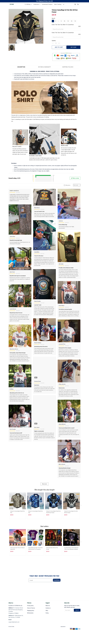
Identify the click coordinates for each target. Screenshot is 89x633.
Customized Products (47, 4)
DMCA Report (63, 626)
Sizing (47, 613)
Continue (57, 580)
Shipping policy (30, 610)
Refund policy (30, 613)
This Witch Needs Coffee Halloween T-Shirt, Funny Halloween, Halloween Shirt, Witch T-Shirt (71, 548)
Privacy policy (30, 605)
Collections (36, 4)
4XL (71, 21)
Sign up (77, 610)
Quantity (54, 40)
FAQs (47, 610)
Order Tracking (57, 4)
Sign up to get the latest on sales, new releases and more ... (72, 606)
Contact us (48, 608)
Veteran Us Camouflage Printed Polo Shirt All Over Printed (53, 512)
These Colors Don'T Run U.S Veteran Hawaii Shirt (17, 548)
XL (61, 21)
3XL (68, 21)
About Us (48, 605)
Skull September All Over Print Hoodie (52, 548)
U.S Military (28, 4)
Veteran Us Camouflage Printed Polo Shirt (17, 512)
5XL (75, 21)
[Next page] (81, 506)
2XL (64, 21)
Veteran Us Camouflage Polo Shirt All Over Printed (71, 512)
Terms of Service (31, 608)
